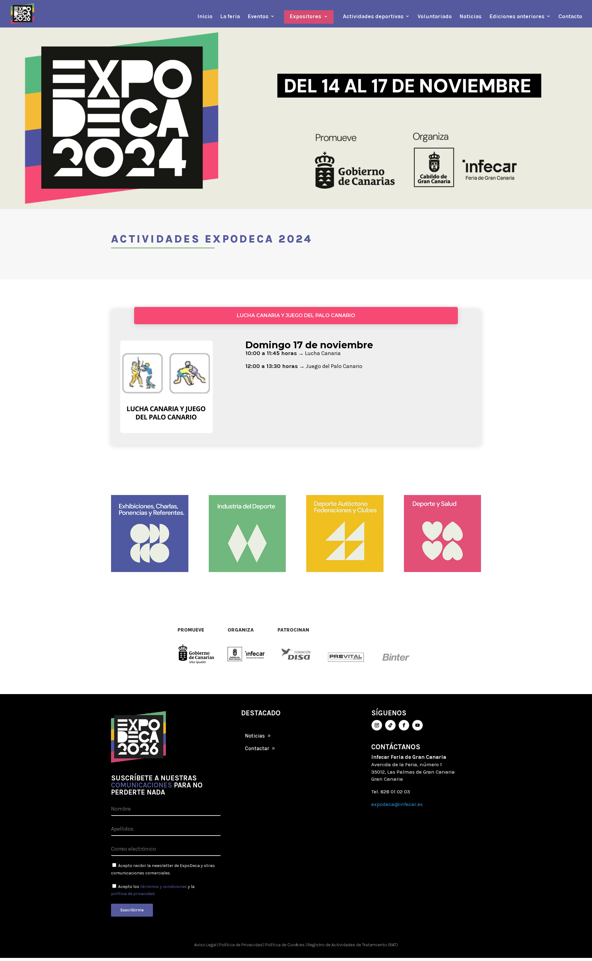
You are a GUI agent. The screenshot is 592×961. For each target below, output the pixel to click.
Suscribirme (132, 910)
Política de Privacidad (240, 944)
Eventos (258, 16)
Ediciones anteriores (517, 16)
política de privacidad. (133, 893)
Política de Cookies (285, 944)
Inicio (204, 16)
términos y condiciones (163, 886)
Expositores (305, 16)
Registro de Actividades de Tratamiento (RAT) (352, 944)
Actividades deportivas (373, 16)
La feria (230, 16)
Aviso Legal (205, 944)
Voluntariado (434, 16)
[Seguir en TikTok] (390, 725)
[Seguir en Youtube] (417, 725)
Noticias (470, 16)
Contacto (570, 16)
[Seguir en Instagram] (376, 725)
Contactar (257, 748)
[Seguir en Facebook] (403, 725)
